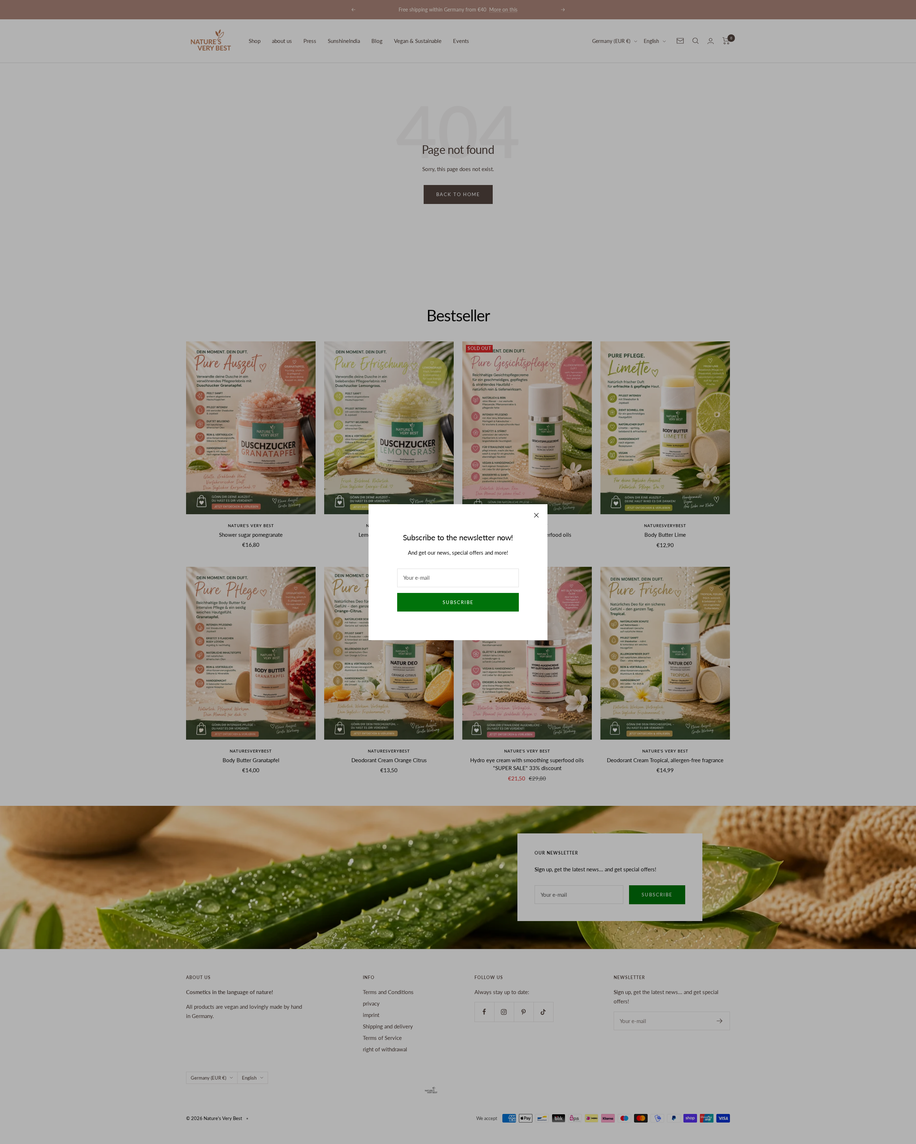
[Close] (536, 515)
